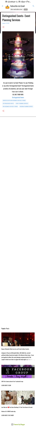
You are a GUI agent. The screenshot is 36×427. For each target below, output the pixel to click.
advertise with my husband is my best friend (14, 100)
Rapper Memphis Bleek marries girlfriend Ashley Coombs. (15, 349)
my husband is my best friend (10, 106)
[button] (3, 27)
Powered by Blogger (19, 424)
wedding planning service (26, 106)
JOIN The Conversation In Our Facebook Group (12, 381)
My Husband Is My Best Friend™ (19, 1)
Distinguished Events (18, 97)
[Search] (33, 6)
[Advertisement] (18, 143)
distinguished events (8, 103)
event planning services (22, 103)
